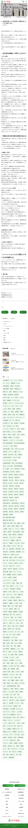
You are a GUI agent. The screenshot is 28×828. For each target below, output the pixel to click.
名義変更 (10, 609)
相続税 (13, 671)
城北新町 (22, 529)
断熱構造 (19, 537)
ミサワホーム (10, 720)
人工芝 (4, 417)
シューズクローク (17, 720)
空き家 (23, 723)
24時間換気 (9, 728)
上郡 (20, 674)
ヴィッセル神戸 (21, 683)
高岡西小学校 (5, 674)
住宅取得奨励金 (20, 737)
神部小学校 (5, 477)
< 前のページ (4, 312)
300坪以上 (5, 411)
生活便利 (22, 429)
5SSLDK (4, 426)
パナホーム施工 (6, 694)
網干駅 (10, 651)
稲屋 (13, 626)
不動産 (4, 683)
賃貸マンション (12, 623)
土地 (8, 714)
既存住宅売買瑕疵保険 (18, 466)
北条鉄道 (9, 414)
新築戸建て (18, 597)
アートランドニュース (8, 326)
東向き (23, 531)
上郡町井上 (20, 651)
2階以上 (17, 426)
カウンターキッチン (6, 711)
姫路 (12, 643)
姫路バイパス (18, 540)
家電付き (8, 683)
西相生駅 (4, 606)
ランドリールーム (19, 417)
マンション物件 (17, 543)
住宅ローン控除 (6, 697)
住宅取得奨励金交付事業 (11, 686)
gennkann (21, 563)
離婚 (15, 646)
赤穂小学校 (11, 497)
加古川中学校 (5, 486)
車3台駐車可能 (18, 549)
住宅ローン (14, 711)
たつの (21, 406)
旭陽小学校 (16, 474)
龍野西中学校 (5, 480)
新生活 (16, 677)
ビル (12, 397)
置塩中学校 (15, 569)
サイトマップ (21, 816)
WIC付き (22, 734)
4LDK (15, 617)
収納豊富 (15, 743)
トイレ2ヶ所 (15, 651)
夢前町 (18, 740)
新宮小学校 (5, 494)
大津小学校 (22, 506)
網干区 (10, 391)
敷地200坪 (9, 531)
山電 (21, 526)
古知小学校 (10, 569)
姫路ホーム (12, 586)
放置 (15, 523)
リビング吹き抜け (16, 437)
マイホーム (20, 697)
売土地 (21, 603)
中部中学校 (17, 480)
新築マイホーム (21, 600)
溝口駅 (4, 400)
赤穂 (8, 749)
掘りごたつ (14, 751)
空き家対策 (5, 451)
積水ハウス (5, 691)
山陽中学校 (5, 534)
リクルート (8, 383)
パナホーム (5, 563)
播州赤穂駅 (11, 703)
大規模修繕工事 (11, 757)
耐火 (22, 546)
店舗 (16, 620)
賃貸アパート (5, 623)
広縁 (7, 560)
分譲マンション (20, 726)
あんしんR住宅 (10, 466)
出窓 (19, 706)
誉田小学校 (14, 534)
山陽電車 (17, 526)
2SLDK (11, 694)
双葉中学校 (16, 489)
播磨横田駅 (9, 574)
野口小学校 (11, 480)
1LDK (15, 631)
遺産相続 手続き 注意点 (8, 523)
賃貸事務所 (15, 611)
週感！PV (4, 680)
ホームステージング (16, 400)
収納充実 (4, 569)
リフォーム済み (16, 734)
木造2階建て (21, 654)
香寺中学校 (16, 563)
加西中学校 (20, 574)
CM (3, 383)
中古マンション (20, 731)
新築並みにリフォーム (7, 731)
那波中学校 (18, 486)
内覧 (15, 697)
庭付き (17, 626)
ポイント (16, 663)
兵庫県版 (21, 691)
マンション (5, 620)
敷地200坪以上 (5, 551)
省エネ (17, 657)
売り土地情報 (12, 709)
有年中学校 (21, 491)
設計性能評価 (12, 551)
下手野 (4, 714)
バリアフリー (11, 403)
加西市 (21, 411)
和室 (8, 669)
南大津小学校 (5, 537)
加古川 (4, 663)
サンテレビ (5, 654)
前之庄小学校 (11, 506)
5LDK (10, 634)
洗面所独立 (15, 706)
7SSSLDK (10, 591)
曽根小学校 (19, 589)
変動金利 (14, 577)
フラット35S (22, 749)
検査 (12, 640)
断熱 (18, 717)
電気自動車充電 (6, 386)
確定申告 (9, 629)
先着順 (15, 451)
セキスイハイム (12, 674)
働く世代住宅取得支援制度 (8, 443)
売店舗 (21, 663)
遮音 (4, 549)
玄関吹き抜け (5, 440)
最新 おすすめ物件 (6, 431)
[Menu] (25, 1)
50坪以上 (7, 646)
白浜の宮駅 (21, 611)
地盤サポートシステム (15, 554)
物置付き (4, 434)
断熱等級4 (15, 600)
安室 (12, 423)
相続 (11, 614)
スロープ (16, 406)
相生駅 (22, 671)
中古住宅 (4, 720)
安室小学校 (22, 480)
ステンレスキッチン (10, 417)
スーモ (15, 380)
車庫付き (11, 557)
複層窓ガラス (20, 594)
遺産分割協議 (5, 514)
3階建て (21, 640)
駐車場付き (20, 751)
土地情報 (4, 669)
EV (23, 417)
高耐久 (14, 583)
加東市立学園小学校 (6, 503)
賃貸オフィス (12, 754)
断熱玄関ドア (5, 603)
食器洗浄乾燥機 (6, 389)
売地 (17, 754)
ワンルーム (17, 529)
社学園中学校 (5, 511)
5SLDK (13, 406)
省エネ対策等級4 (6, 648)
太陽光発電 (21, 626)
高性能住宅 (5, 403)
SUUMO (18, 434)
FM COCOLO (20, 380)
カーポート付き (10, 726)
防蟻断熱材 (13, 540)
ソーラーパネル (11, 620)
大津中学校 (5, 509)
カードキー (18, 566)
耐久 (7, 549)
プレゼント (11, 451)
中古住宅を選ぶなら (6, 640)
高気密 (4, 703)
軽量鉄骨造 (9, 400)
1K (7, 703)
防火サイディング (6, 540)
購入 (4, 331)
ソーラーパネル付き (19, 440)
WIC (13, 420)
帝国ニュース (5, 700)
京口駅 (17, 700)
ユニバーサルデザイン (7, 583)
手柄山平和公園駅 (6, 449)
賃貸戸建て (5, 631)
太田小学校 (5, 491)
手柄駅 (15, 609)
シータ (21, 586)
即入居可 (11, 743)
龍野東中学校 (20, 534)
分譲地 (21, 680)
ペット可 (4, 749)
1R (13, 529)
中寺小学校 (11, 563)
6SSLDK (14, 634)
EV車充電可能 (5, 420)
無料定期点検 (5, 557)
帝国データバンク (12, 723)
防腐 (4, 586)
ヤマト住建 (14, 460)
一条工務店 (5, 529)
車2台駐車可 (22, 700)
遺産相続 (21, 511)
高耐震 (17, 583)
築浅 (17, 674)
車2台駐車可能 (10, 394)
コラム (4, 686)
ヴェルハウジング (6, 597)
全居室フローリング (16, 728)
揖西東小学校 (17, 477)
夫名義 (15, 737)
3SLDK (13, 606)
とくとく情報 (6, 328)
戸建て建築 (5, 611)
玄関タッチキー (12, 566)
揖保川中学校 (11, 477)
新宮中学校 (11, 494)
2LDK (19, 631)
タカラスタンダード (14, 749)
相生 (12, 683)
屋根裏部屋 (5, 437)
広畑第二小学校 (6, 500)
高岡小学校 (11, 511)
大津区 (17, 623)
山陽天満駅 (19, 431)
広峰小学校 (5, 474)
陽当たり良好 (18, 629)
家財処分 (11, 697)
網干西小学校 (5, 497)
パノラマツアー (6, 589)
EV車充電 (11, 386)
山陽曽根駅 (14, 731)
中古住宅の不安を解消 (7, 457)
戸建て (15, 694)
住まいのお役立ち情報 (7, 717)
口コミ (19, 451)
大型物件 (4, 531)
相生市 (17, 691)
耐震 (18, 546)
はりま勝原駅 (11, 660)
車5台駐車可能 (12, 589)
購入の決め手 (11, 454)
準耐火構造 (16, 394)
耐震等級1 (10, 600)
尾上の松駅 (9, 426)
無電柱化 (17, 680)
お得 (8, 680)
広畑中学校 (12, 500)
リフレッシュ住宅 (14, 637)
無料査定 (4, 746)
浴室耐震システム (6, 689)
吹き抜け (14, 717)
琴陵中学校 (16, 509)
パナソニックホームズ (20, 560)
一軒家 (21, 623)
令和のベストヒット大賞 (19, 449)
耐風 (21, 583)
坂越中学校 (21, 494)
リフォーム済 (6, 333)
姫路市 (17, 746)
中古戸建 (22, 469)
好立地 (18, 429)
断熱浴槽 (20, 557)
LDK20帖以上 (5, 660)
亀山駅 (13, 526)
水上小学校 (16, 483)
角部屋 (12, 663)
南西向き (16, 640)
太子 (18, 609)
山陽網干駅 (17, 411)
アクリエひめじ (6, 677)
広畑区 (13, 463)
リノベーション (6, 740)
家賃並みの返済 (6, 614)
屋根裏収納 (5, 666)
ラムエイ (11, 677)
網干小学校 (12, 471)
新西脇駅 (12, 680)
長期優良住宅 (13, 648)
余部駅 (16, 654)
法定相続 (11, 514)
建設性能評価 (18, 551)
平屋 (22, 648)
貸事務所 (18, 646)
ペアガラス (5, 757)
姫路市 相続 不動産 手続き (8, 520)
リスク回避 (14, 580)
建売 (23, 549)
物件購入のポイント (8, 342)
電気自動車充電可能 (6, 463)
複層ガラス (17, 689)
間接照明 (10, 437)
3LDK (7, 634)
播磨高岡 (10, 611)
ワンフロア (21, 397)
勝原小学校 (13, 597)
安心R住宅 (20, 617)
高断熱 (4, 643)
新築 (4, 340)
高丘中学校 (21, 489)
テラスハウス (14, 546)
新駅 (12, 446)
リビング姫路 (5, 657)
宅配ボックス (17, 420)
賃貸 (18, 694)
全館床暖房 (13, 669)
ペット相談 (11, 666)
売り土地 (22, 543)
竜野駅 (14, 409)
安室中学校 (5, 483)
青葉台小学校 (11, 486)
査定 (4, 338)
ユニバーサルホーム (12, 537)
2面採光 (4, 526)
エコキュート (5, 743)
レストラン (19, 571)
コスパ (4, 728)
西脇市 (12, 654)
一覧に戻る (14, 312)
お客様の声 (5, 454)
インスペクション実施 (16, 457)
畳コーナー (19, 714)
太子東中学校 (11, 491)
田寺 (10, 751)
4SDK (4, 634)
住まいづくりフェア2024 (7, 706)
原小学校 (16, 491)
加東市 (17, 669)
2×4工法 (15, 643)
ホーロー (18, 648)
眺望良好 (4, 629)
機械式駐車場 (11, 549)
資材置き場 (18, 409)
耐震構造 (11, 543)
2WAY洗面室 (22, 423)
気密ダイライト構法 (6, 671)
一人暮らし (18, 723)
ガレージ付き (5, 734)
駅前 (4, 594)
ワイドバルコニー (9, 594)
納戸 (10, 420)
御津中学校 (5, 506)
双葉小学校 (11, 489)
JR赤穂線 (8, 546)
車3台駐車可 (10, 737)
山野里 (7, 754)
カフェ (14, 571)
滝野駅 (16, 606)
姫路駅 (11, 389)
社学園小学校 (22, 509)
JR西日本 (15, 446)
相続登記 (4, 737)
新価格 (12, 411)
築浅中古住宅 (17, 469)
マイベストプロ (18, 660)
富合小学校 (14, 574)
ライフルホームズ (19, 709)
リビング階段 (19, 711)
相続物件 (21, 689)
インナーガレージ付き (7, 460)
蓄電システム (5, 391)
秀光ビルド (5, 600)
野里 (17, 414)
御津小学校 (22, 503)
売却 (4, 335)
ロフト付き (18, 671)
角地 (13, 629)
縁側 (4, 560)
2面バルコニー (18, 614)
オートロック (5, 751)
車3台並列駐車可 (6, 471)
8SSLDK (7, 586)
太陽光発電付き (6, 709)
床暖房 (10, 534)
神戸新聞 (18, 634)
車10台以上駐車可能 (16, 531)
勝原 (4, 646)
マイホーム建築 (6, 469)
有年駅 (14, 414)
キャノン (17, 586)
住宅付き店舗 (5, 571)
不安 (14, 614)
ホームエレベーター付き (19, 403)
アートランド (5, 609)
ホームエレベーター (6, 406)
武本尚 (22, 703)
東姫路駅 (11, 603)
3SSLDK (12, 449)
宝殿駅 (9, 606)
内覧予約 (9, 434)
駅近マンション (15, 591)
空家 (19, 677)
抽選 (15, 454)
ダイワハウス (21, 569)
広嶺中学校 (11, 474)
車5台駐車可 (16, 423)
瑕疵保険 (22, 666)
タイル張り (16, 397)
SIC (21, 728)
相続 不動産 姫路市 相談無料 (9, 517)
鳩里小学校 (21, 483)
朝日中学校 (21, 474)
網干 (12, 646)
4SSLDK (15, 594)
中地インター (5, 543)
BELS (23, 551)
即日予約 (14, 434)
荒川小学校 (11, 483)
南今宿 (23, 523)
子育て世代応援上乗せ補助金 (19, 443)
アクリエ (10, 734)
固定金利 (10, 577)
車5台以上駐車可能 (19, 463)
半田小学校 (17, 511)
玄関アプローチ (12, 700)
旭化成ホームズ (13, 429)
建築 (20, 754)
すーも (12, 380)
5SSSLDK (10, 529)
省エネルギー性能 (6, 397)
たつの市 (4, 409)
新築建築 (21, 746)
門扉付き (15, 557)
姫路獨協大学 (22, 414)
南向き (4, 726)
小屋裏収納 (20, 454)
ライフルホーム (12, 657)
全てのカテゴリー (7, 321)
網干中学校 (18, 471)
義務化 (12, 617)
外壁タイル (22, 717)
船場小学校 (11, 509)
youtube (4, 466)
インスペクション (6, 617)
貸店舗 (16, 683)
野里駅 (18, 686)
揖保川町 (9, 409)
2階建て (8, 643)
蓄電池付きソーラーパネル (18, 391)
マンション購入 (11, 691)
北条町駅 (4, 414)
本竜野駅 (4, 394)
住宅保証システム (6, 554)
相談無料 (18, 523)
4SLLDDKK (21, 591)
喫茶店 (10, 571)
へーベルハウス (6, 429)
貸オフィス (5, 651)
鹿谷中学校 (17, 506)
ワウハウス (5, 577)
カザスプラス (5, 566)
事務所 (12, 689)
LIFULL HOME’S (16, 666)
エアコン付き (11, 631)
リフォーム (5, 723)
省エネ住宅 (21, 743)
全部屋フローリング (11, 746)
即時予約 (22, 434)
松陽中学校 (5, 591)
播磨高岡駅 (13, 383)
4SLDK (22, 631)
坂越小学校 (16, 494)
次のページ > (23, 312)
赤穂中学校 (17, 497)
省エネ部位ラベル (6, 423)
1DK (9, 411)
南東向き (20, 643)
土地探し (4, 626)
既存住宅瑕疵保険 (6, 637)
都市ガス (9, 626)
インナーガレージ (6, 446)
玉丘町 (4, 574)
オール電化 (16, 603)
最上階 (8, 663)
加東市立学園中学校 (15, 503)
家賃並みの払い (13, 740)
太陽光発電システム (17, 389)
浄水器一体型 (17, 386)
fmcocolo (18, 383)
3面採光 (8, 526)
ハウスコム (14, 431)
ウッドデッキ (11, 440)
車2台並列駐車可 (6, 380)
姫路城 (20, 606)
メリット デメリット (7, 580)
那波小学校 (5, 489)
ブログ (2, 307)
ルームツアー (17, 703)
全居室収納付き (13, 714)
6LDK (13, 426)
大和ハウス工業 (12, 560)
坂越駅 (4, 546)
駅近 (15, 726)
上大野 (20, 620)
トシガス (11, 469)
